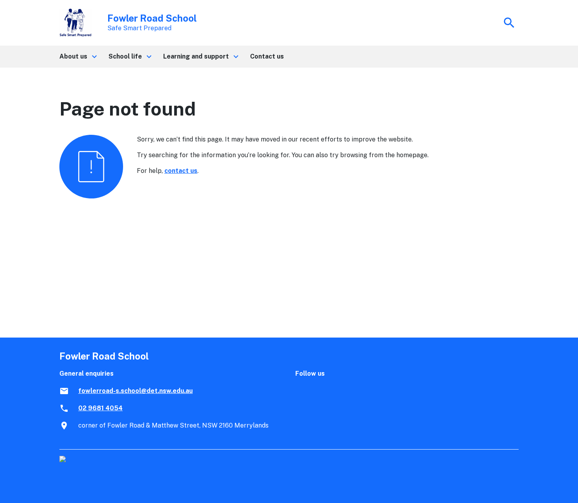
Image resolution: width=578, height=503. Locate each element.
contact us (180, 170)
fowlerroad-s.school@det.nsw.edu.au (135, 391)
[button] (77, 57)
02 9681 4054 (100, 408)
